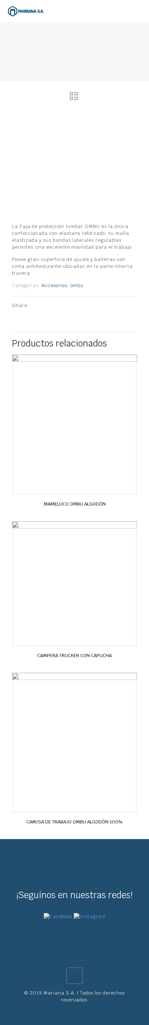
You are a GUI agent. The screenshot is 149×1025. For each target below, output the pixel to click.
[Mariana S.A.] (25, 11)
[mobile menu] (139, 11)
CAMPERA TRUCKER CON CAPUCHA (74, 655)
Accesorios (54, 285)
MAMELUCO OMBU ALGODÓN (75, 504)
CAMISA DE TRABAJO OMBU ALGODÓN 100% (74, 822)
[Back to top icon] (74, 975)
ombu (77, 285)
